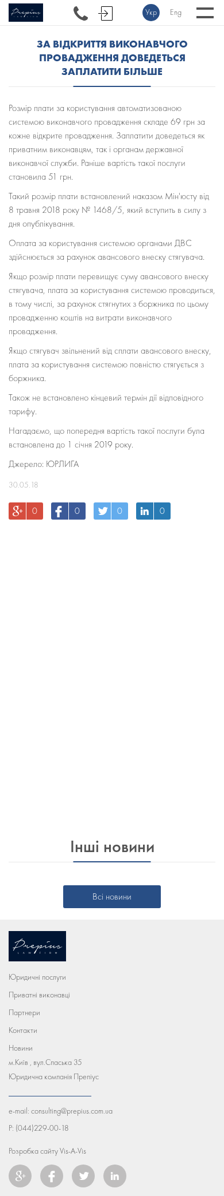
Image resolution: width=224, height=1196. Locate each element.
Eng (175, 12)
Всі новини (112, 897)
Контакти (23, 1030)
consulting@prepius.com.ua (72, 1111)
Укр (151, 12)
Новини (21, 1048)
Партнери (24, 1012)
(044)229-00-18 (42, 1128)
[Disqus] (112, 674)
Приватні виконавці (39, 995)
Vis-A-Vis (73, 1151)
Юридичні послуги (37, 977)
